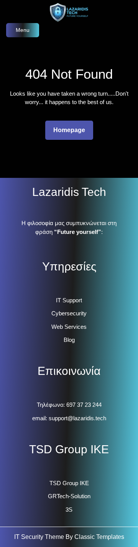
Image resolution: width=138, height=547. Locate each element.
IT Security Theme (40, 537)
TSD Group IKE (69, 483)
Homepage (72, 129)
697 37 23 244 (84, 404)
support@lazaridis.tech (77, 418)
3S (69, 509)
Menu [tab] (23, 30)
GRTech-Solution (69, 496)
